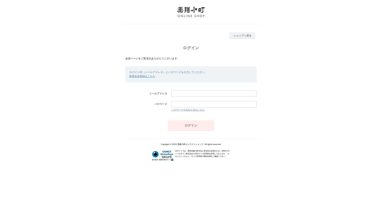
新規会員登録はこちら (142, 76)
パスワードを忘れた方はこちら (188, 109)
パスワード (160, 104)
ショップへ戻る (242, 35)
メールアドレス (158, 93)
